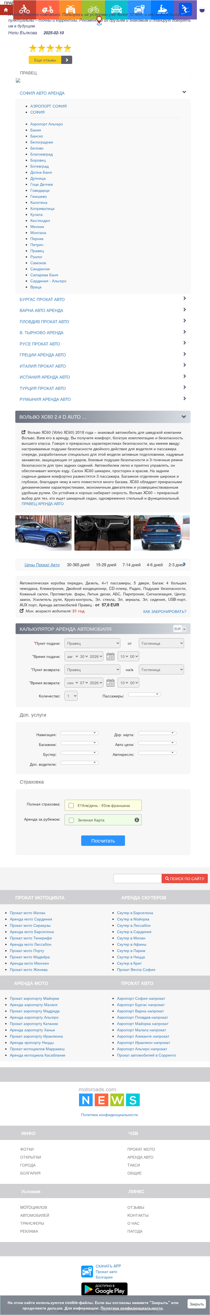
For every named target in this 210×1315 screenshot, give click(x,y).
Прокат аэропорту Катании (34, 1023)
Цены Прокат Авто (42, 564)
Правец (37, 250)
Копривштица (42, 208)
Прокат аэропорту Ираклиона (36, 1036)
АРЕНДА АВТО (43, 503)
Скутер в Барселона (135, 912)
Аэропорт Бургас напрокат (141, 1004)
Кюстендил (40, 220)
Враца (36, 286)
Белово (36, 148)
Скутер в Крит (129, 963)
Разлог (36, 256)
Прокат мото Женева (29, 969)
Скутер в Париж (131, 950)
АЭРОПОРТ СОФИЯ (48, 106)
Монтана (38, 232)
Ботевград (39, 166)
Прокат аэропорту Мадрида (35, 1010)
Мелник (37, 226)
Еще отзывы (45, 60)
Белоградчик (41, 142)
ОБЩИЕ (134, 1173)
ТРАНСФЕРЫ (32, 1223)
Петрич (36, 244)
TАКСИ (133, 1165)
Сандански (40, 268)
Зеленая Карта (91, 820)
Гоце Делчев (41, 184)
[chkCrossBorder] (137, 819)
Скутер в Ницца (131, 956)
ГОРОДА (28, 1165)
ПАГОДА (134, 1231)
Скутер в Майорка (133, 919)
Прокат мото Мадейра (30, 956)
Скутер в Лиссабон (134, 925)
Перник (36, 238)
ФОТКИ (27, 1149)
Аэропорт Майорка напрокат (142, 1023)
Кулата (36, 214)
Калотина (38, 202)
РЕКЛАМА (29, 1231)
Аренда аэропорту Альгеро (34, 1017)
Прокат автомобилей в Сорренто (146, 1055)
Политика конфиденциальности (109, 1114)
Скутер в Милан (131, 938)
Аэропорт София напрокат (141, 998)
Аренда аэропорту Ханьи (32, 1029)
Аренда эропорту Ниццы (32, 1042)
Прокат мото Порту (27, 950)
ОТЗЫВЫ (135, 1207)
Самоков (38, 262)
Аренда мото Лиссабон (30, 944)
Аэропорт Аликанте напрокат (143, 1036)
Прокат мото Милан (27, 912)
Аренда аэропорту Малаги (33, 1004)
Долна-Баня (41, 172)
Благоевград (41, 154)
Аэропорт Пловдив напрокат (142, 1017)
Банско (36, 136)
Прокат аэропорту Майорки (34, 998)
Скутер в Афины (131, 944)
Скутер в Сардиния (134, 931)
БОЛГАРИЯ (30, 1173)
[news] (109, 1095)
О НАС (133, 1223)
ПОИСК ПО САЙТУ (186, 878)
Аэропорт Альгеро (46, 123)
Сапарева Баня (44, 274)
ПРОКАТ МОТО (141, 1149)
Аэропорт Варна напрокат (140, 1010)
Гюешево (38, 196)
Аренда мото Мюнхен (29, 963)
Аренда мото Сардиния (31, 919)
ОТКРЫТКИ (30, 1157)
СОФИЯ (37, 112)
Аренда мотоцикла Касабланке (37, 1055)
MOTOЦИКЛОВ (33, 1207)
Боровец (38, 160)
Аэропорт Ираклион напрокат (143, 1042)
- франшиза (104, 805)
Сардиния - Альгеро (48, 280)
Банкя (35, 130)
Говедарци (39, 190)
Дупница (38, 178)
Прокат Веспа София (136, 969)
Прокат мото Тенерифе (31, 938)
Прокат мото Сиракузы (30, 925)
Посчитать (103, 840)
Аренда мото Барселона (32, 931)
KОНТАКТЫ (137, 1215)
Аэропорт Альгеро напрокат (142, 1048)
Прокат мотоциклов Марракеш (37, 1048)
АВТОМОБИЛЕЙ (34, 1215)
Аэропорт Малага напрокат (141, 1029)
